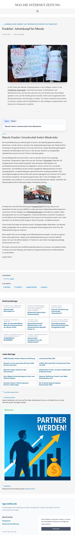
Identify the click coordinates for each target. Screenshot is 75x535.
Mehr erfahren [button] (46, 524)
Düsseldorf (48, 160)
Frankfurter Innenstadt (16, 90)
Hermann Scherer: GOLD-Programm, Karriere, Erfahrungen (16, 384)
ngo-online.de (9, 504)
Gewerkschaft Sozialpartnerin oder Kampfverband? (35, 340)
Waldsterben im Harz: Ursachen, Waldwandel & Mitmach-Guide (55, 371)
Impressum (6, 521)
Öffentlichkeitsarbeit (34, 212)
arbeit (12, 279)
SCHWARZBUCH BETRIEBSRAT (9, 339)
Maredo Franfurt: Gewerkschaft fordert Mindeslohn (23, 126)
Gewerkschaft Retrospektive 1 (9, 310)
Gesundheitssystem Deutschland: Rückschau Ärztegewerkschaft (60, 325)
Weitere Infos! (30, 489)
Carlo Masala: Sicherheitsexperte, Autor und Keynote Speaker (19, 377)
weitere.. (45, 287)
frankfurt (19, 287)
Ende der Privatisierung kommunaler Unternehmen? (59, 311)
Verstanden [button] (56, 528)
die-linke (7, 287)
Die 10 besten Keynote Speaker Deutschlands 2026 (50, 384)
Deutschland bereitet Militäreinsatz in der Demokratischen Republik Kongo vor (37, 326)
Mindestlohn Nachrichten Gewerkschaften (37, 313)
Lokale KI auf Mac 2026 (47, 358)
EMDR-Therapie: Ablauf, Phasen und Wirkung (19, 358)
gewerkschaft (32, 287)
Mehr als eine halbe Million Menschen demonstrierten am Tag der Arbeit (13, 325)
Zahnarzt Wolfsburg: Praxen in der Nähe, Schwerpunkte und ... (53, 377)
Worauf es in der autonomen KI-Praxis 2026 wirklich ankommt (18, 364)
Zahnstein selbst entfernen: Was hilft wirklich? (14, 371)
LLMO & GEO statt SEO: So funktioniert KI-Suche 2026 (55, 364)
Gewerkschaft (37, 206)
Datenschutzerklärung (10, 524)
